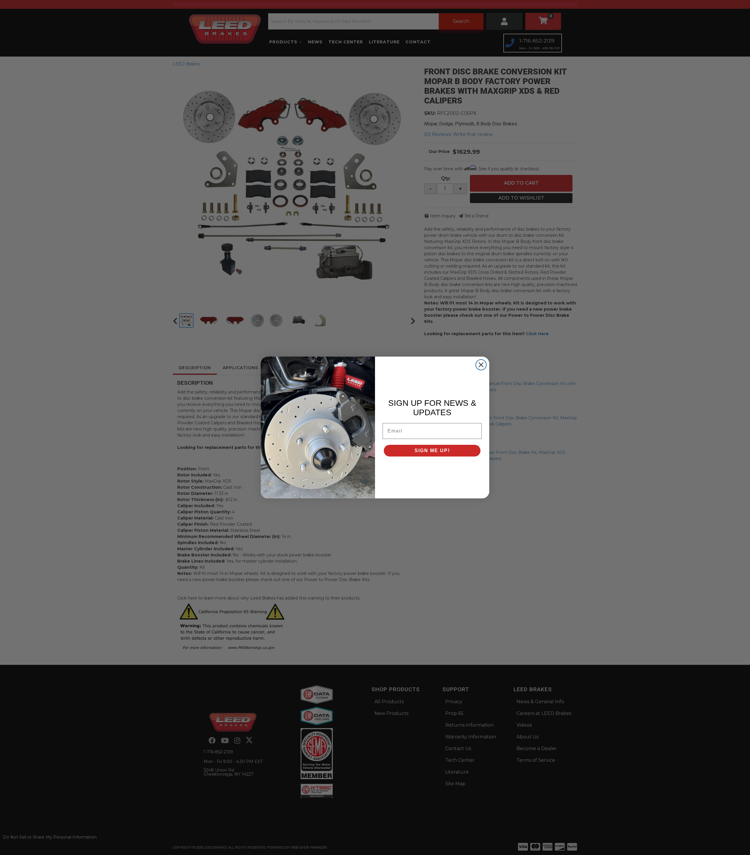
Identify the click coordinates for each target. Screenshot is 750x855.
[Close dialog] (481, 365)
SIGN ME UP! (432, 450)
